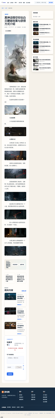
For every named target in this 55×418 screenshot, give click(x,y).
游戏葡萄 (9, 407)
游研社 (22, 407)
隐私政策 (45, 397)
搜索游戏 (21, 399)
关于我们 (45, 394)
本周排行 (21, 397)
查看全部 (24, 291)
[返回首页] (3, 2)
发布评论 (10, 374)
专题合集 (33, 397)
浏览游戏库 (15, 264)
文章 (6, 8)
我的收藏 (51, 2)
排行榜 (20, 2)
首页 (8, 2)
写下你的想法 (10, 354)
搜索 (24, 2)
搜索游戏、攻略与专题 (41, 2)
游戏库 (11, 2)
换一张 (23, 367)
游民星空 (14, 407)
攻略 (16, 2)
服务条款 (45, 399)
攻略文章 (33, 394)
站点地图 (28, 2)
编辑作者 (33, 399)
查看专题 (22, 264)
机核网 (18, 407)
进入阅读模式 (8, 30)
